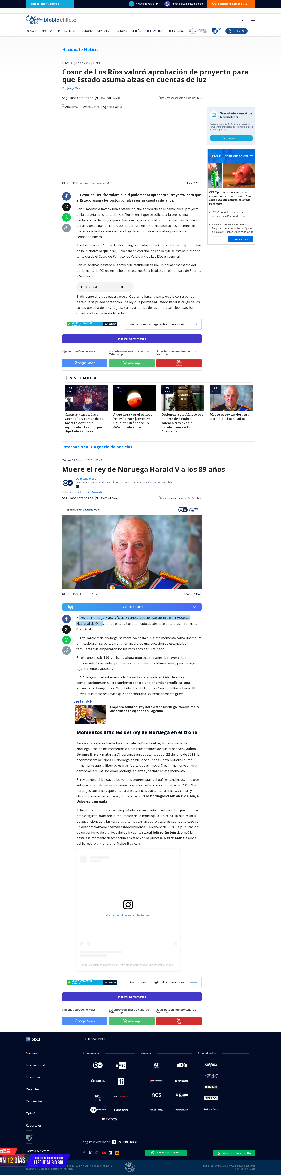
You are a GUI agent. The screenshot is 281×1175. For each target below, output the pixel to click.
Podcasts (31, 30)
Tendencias (120, 30)
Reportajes (33, 1125)
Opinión (136, 30)
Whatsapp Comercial (168, 1152)
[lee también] (91, 714)
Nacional (48, 30)
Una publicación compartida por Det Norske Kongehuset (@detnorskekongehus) (128, 964)
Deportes (103, 30)
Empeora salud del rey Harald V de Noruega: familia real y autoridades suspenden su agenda (154, 709)
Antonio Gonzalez (92, 492)
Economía (87, 30)
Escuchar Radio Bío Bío (232, 4)
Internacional (67, 30)
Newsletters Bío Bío (147, 4)
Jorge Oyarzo (75, 88)
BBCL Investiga (154, 30)
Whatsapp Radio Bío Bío (237, 1153)
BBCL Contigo (176, 30)
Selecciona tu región (45, 4)
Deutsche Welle (86, 478)
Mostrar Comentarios (132, 338)
